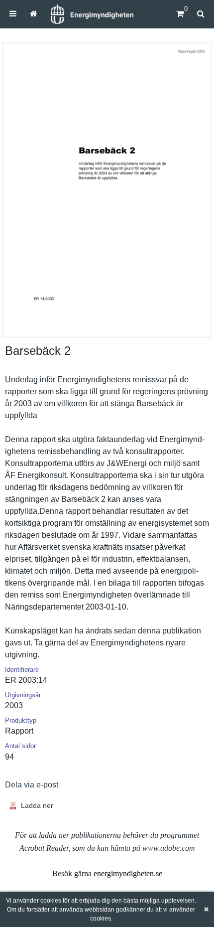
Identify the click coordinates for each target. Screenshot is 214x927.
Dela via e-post (31, 784)
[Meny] (13, 13)
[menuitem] (13, 13)
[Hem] (92, 14)
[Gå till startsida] (33, 13)
